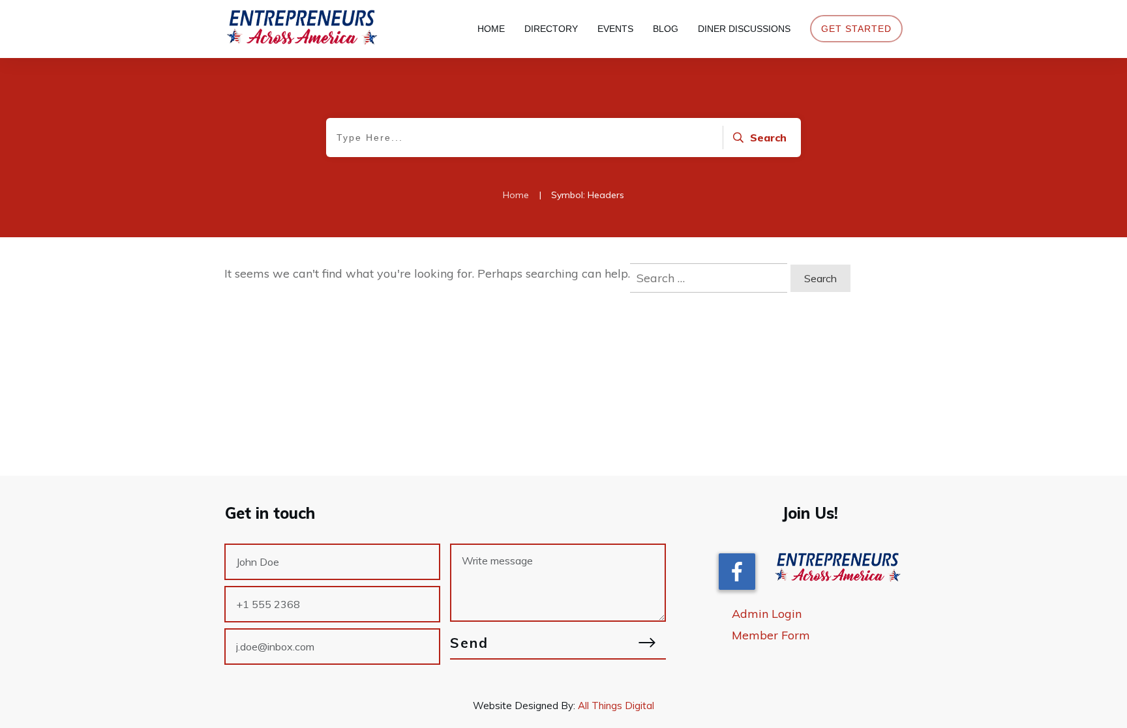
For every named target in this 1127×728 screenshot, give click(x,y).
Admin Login (767, 613)
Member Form (771, 635)
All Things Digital (616, 705)
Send (469, 642)
